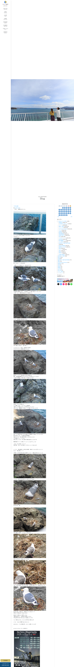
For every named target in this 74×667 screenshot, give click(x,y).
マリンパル (61, 227)
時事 (60, 248)
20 (59, 213)
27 (59, 215)
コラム (60, 230)
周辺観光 (60, 222)
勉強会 (60, 252)
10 (66, 209)
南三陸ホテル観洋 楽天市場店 (64, 243)
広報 (59, 258)
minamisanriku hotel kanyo (62, 262)
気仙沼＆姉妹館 (62, 245)
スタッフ (60, 249)
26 (70, 213)
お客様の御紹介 (62, 254)
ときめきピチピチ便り (62, 221)
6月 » (72, 216)
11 (68, 209)
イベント (60, 225)
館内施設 (60, 232)
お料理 (60, 231)
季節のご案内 (61, 226)
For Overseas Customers (63, 228)
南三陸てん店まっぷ (63, 223)
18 (68, 211)
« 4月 (58, 216)
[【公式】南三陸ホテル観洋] (5, 3)
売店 (60, 236)
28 (61, 215)
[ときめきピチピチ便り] (65, 280)
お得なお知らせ (62, 235)
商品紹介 (59, 263)
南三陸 (59, 257)
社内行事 (60, 239)
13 (59, 211)
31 (66, 215)
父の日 (59, 268)
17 (66, 211)
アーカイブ (59, 274)
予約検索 (5, 660)
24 (66, 213)
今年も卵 (16, 206)
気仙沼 (59, 266)
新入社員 (59, 270)
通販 (59, 261)
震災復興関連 (61, 234)
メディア (60, 253)
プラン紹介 (61, 241)
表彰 (60, 250)
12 (70, 209)
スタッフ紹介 (60, 271)
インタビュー (60, 272)
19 (70, 211)
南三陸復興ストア (62, 240)
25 (68, 213)
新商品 (59, 267)
